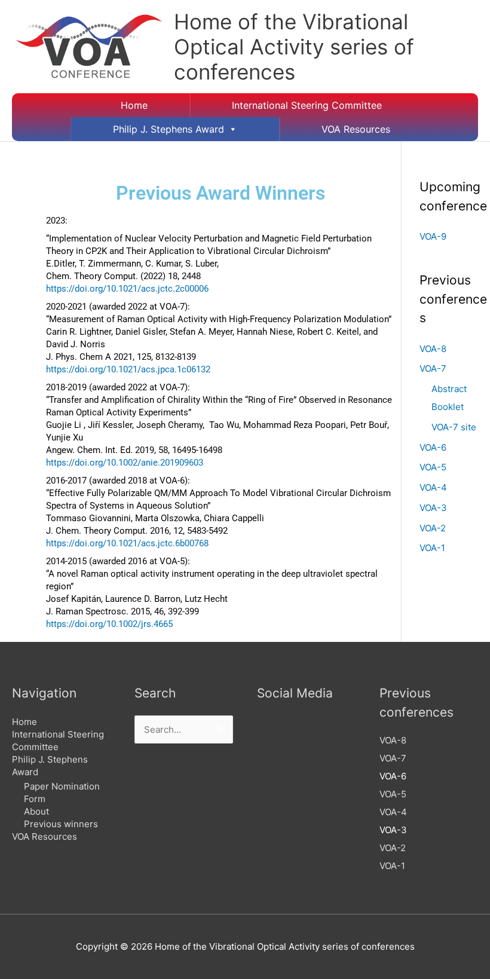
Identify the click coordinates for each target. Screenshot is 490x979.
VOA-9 (432, 236)
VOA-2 (432, 528)
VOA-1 (432, 547)
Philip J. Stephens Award (168, 129)
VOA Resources (355, 129)
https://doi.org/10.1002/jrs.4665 (109, 624)
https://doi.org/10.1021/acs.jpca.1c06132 (128, 369)
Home (134, 105)
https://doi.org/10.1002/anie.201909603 (124, 462)
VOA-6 (432, 447)
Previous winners (61, 824)
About (36, 811)
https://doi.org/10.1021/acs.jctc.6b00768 (127, 543)
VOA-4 (433, 487)
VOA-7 (432, 368)
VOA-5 (432, 467)
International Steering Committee (307, 105)
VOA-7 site (453, 427)
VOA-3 (433, 507)
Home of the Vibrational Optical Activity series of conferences (294, 46)
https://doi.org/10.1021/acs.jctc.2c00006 (127, 288)
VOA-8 (432, 348)
